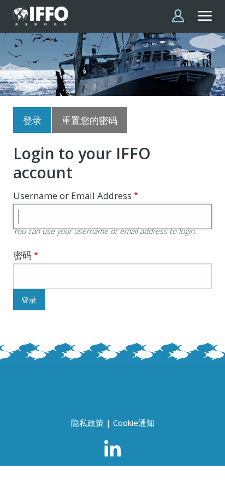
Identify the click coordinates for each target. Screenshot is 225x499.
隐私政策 (87, 422)
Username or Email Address (72, 195)
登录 (32, 120)
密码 (22, 255)
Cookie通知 (134, 422)
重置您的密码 (89, 120)
